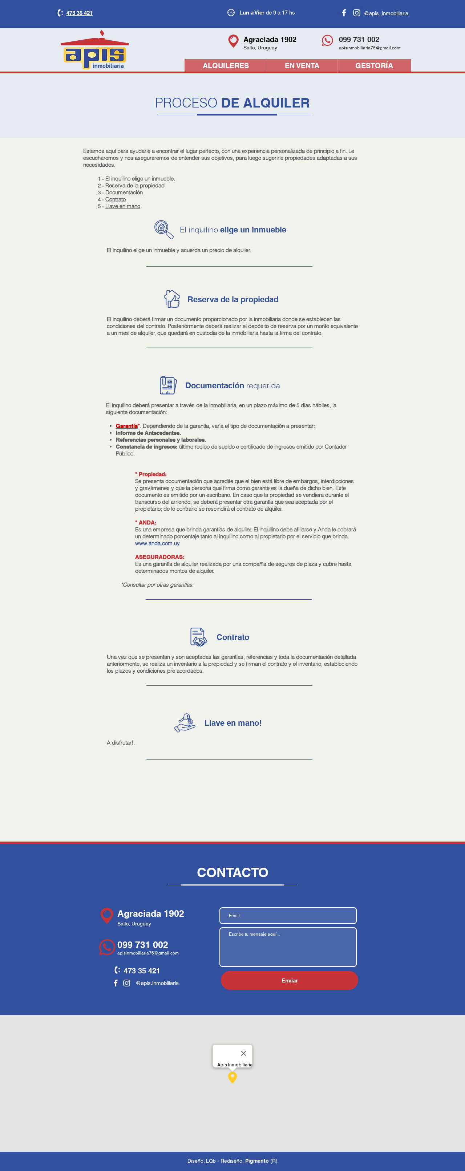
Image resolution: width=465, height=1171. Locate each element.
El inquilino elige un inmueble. (140, 178)
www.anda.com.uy (157, 543)
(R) (274, 1161)
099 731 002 (142, 944)
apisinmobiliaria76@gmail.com (369, 47)
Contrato (115, 199)
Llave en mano (122, 206)
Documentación (124, 192)
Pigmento (257, 1161)
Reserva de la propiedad (135, 185)
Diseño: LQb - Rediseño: (216, 1161)
